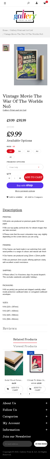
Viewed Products (25, 346)
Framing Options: (16, 162)
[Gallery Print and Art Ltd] (25, 17)
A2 (37, 151)
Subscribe (41, 443)
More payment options (25, 191)
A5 (10, 151)
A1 (10, 157)
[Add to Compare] (17, 366)
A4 (19, 151)
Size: (11, 146)
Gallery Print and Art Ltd (14, 110)
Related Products (25, 339)
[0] (44, 3)
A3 (28, 151)
